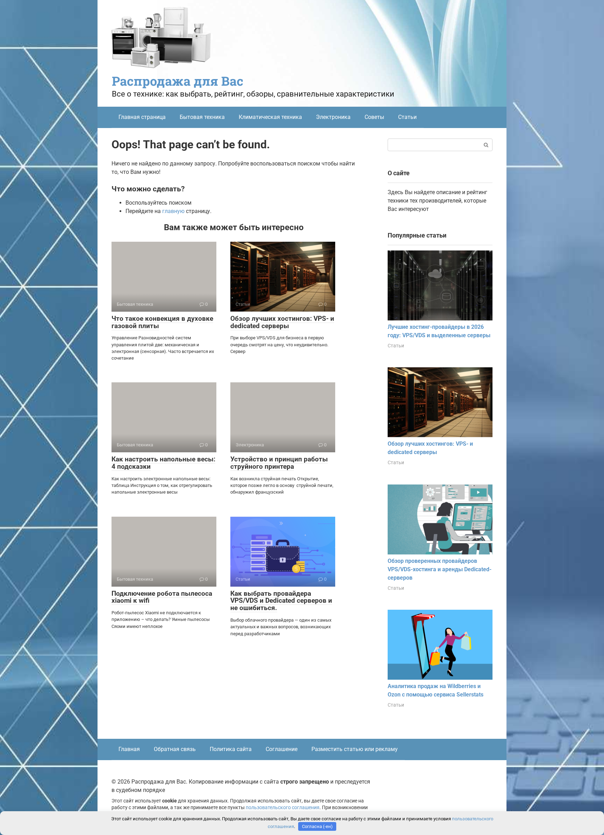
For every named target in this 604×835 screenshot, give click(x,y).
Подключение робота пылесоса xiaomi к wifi (162, 597)
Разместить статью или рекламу (354, 749)
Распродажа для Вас (177, 80)
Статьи (407, 117)
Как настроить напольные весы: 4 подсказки (163, 462)
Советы (374, 117)
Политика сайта (231, 749)
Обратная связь (175, 749)
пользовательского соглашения (282, 808)
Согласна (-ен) (317, 826)
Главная (129, 749)
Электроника (333, 117)
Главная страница (142, 117)
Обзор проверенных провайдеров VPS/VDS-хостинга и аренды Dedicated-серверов (439, 569)
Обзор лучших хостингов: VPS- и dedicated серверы (282, 322)
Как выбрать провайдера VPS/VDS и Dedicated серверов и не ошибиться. (281, 600)
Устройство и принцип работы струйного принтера (279, 462)
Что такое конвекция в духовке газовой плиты (162, 322)
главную (173, 211)
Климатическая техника (270, 117)
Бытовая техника (202, 117)
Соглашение (281, 749)
